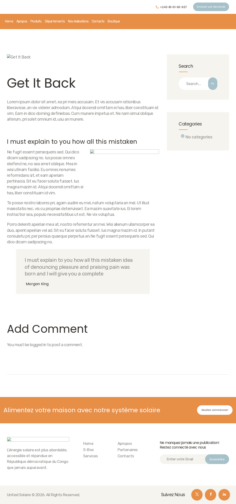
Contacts (126, 456)
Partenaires (128, 449)
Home (88, 443)
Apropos (125, 443)
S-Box (88, 449)
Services (90, 456)
